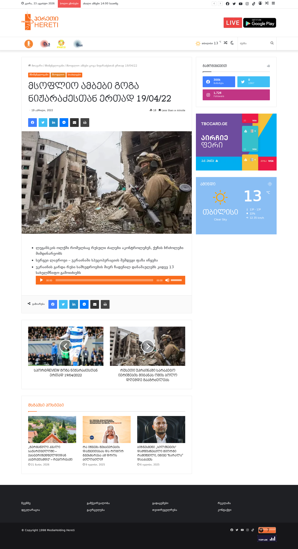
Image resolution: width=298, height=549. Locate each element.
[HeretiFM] (45, 20)
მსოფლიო (58, 75)
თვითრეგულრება (164, 510)
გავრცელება (96, 510)
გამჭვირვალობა (98, 503)
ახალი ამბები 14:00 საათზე (100, 4)
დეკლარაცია (30, 510)
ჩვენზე (26, 503)
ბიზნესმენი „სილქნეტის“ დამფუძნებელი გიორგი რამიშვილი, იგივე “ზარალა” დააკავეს (160, 453)
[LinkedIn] (53, 122)
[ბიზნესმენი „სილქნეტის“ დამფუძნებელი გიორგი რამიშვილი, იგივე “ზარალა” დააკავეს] (161, 429)
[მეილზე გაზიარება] (74, 122)
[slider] (177, 280)
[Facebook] (32, 122)
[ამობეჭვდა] (84, 122)
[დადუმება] (167, 280)
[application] (110, 280)
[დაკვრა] (41, 280)
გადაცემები (160, 503)
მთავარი (37, 66)
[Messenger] (64, 122)
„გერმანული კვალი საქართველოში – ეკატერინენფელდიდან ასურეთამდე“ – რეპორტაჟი (50, 453)
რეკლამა (224, 503)
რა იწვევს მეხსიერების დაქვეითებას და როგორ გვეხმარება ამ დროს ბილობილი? (103, 453)
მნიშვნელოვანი (54, 66)
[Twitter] (43, 122)
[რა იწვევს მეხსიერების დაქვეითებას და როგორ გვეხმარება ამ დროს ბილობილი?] (107, 429)
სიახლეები (74, 75)
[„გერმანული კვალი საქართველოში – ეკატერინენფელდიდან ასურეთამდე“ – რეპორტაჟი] (52, 429)
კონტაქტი (224, 510)
